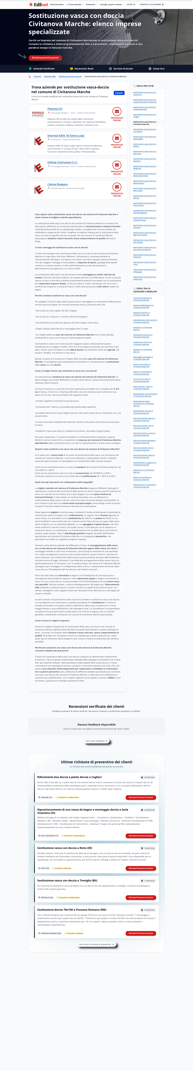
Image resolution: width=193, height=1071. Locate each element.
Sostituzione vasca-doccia (70, 76)
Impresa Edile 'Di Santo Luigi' (66, 135)
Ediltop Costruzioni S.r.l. (62, 162)
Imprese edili (50, 76)
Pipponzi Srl (54, 108)
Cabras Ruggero (57, 184)
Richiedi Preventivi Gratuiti (141, 797)
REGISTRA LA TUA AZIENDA (150, 4)
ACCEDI (130, 4)
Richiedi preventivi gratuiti (45, 57)
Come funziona (56, 4)
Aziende (37, 76)
